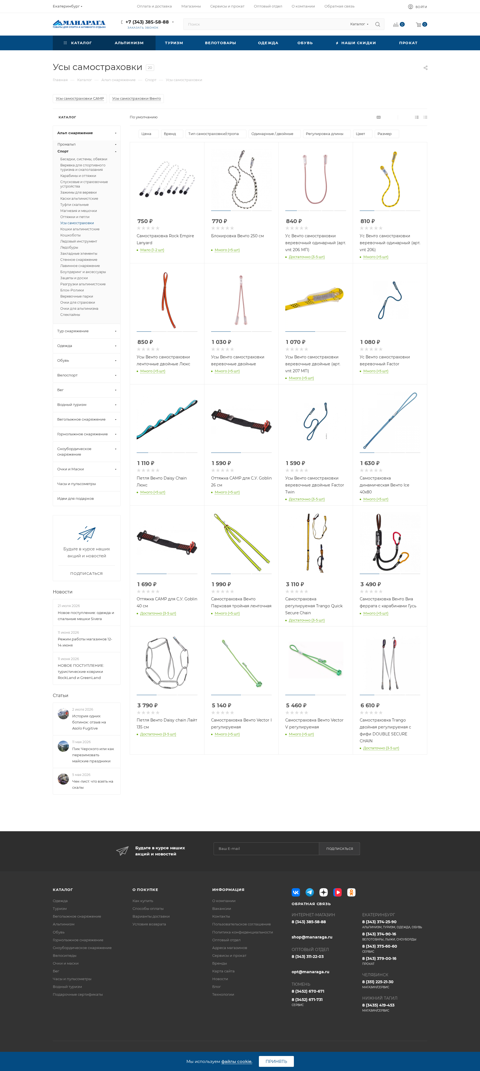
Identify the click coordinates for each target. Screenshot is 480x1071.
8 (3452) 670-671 (308, 991)
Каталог (63, 889)
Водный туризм (67, 986)
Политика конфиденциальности (242, 932)
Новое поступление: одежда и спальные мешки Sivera (86, 615)
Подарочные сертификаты (78, 994)
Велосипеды (64, 955)
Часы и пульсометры (72, 979)
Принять (276, 1061)
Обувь (58, 932)
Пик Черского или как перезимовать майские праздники (93, 755)
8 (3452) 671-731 (307, 1002)
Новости (62, 592)
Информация (228, 889)
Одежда (60, 900)
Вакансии (221, 908)
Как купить (142, 900)
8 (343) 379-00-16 (379, 961)
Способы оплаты (148, 908)
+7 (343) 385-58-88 (147, 22)
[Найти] (377, 24)
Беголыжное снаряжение (77, 916)
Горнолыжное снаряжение (78, 940)
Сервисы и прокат (229, 955)
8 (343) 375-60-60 (379, 948)
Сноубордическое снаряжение (82, 947)
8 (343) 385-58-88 (309, 921)
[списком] (417, 117)
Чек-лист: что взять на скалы (92, 784)
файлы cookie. (236, 1061)
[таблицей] (425, 117)
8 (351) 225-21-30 (378, 984)
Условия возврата (149, 924)
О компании (224, 900)
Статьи (60, 695)
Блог (216, 986)
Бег (56, 971)
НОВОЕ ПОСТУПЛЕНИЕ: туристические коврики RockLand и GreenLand (81, 671)
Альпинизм (63, 924)
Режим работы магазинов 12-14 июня (85, 642)
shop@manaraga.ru (312, 937)
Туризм (60, 908)
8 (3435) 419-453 (378, 1007)
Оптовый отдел (226, 940)
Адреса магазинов (229, 947)
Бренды (219, 963)
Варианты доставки (151, 916)
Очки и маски (66, 963)
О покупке (145, 889)
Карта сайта (223, 971)
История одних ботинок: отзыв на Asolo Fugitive (89, 722)
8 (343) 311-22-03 (308, 956)
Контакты (221, 916)
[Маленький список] (378, 117)
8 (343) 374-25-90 (392, 924)
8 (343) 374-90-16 (389, 936)
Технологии (223, 994)
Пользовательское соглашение (241, 924)
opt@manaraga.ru (310, 971)
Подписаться (339, 849)
